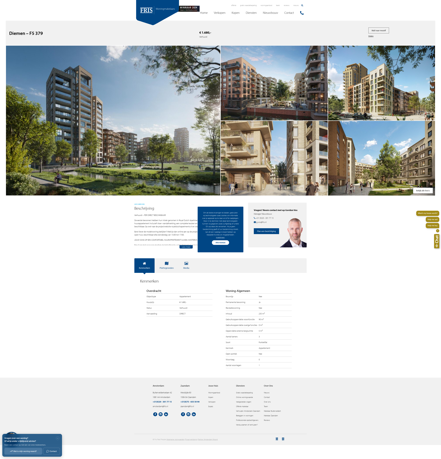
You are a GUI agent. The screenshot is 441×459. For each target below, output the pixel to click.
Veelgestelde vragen (243, 402)
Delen (370, 36)
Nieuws (296, 5)
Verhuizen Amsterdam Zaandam (248, 411)
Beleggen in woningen (244, 415)
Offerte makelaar (242, 406)
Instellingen (220, 237)
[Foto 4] (381, 83)
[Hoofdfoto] (113, 120)
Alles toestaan (220, 243)
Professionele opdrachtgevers (247, 420)
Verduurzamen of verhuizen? (247, 425)
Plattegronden (167, 267)
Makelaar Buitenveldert (272, 411)
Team (278, 5)
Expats (210, 406)
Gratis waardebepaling (248, 5)
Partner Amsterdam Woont (208, 439)
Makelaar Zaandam (271, 415)
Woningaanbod (266, 5)
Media (186, 267)
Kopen (210, 397)
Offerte (233, 5)
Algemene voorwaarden (175, 439)
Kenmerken (144, 267)
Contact (267, 397)
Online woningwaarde (244, 397)
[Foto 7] (274, 83)
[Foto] (381, 158)
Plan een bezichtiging (266, 231)
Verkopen (212, 402)
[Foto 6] (274, 158)
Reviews (286, 5)
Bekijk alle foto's (423, 190)
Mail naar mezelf (379, 30)
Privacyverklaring (191, 439)
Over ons (267, 402)
